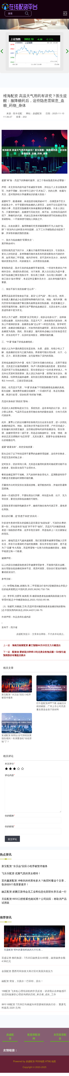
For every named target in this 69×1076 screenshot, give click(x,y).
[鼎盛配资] (19, 6)
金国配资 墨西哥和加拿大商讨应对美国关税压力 (27, 971)
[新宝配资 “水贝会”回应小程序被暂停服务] (17, 683)
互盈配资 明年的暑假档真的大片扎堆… (23, 949)
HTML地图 (50, 1061)
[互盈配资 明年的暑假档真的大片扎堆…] (34, 936)
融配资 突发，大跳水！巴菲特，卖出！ (22, 981)
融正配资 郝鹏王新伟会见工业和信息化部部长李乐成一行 (34, 891)
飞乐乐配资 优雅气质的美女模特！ (21, 873)
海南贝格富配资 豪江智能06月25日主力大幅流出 (36, 645)
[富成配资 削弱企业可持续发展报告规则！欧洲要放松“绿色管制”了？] (17, 722)
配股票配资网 (33, 1036)
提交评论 (12, 839)
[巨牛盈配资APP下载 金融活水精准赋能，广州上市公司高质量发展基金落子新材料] (51, 688)
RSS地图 (39, 1061)
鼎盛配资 (10, 1036)
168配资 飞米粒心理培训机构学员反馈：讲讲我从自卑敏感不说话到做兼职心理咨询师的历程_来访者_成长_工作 (34, 992)
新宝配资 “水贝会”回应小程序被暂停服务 (24, 866)
